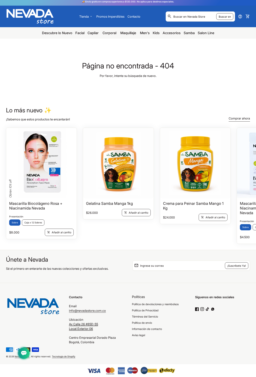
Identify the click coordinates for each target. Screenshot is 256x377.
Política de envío (142, 322)
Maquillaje (128, 33)
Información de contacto (147, 328)
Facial (80, 33)
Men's (145, 33)
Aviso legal (138, 335)
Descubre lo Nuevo (57, 33)
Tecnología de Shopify (63, 356)
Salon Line (206, 33)
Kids (156, 33)
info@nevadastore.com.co (87, 310)
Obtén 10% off (10, 188)
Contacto (133, 16)
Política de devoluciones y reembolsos (155, 304)
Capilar (94, 33)
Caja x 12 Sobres (33, 222)
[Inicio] (30, 16)
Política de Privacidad (145, 310)
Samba (189, 33)
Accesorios (172, 33)
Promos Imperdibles (110, 16)
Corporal (110, 33)
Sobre (15, 222)
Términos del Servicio (145, 316)
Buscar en (225, 16)
